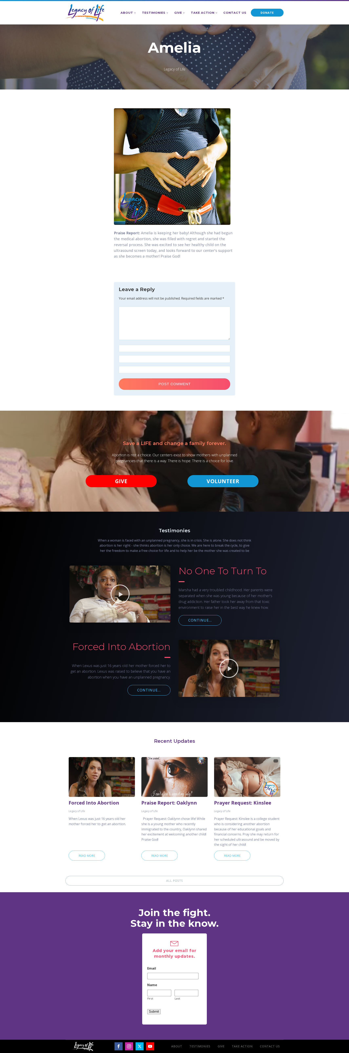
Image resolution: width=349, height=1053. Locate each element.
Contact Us (234, 13)
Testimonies (153, 13)
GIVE (121, 481)
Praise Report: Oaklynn (169, 802)
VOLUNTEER (223, 481)
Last (177, 998)
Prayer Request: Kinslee (242, 802)
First (150, 998)
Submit (154, 1011)
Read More (87, 855)
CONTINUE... (200, 620)
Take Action (202, 13)
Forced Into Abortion (94, 802)
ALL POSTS (174, 881)
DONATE (267, 13)
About (127, 13)
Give (178, 13)
